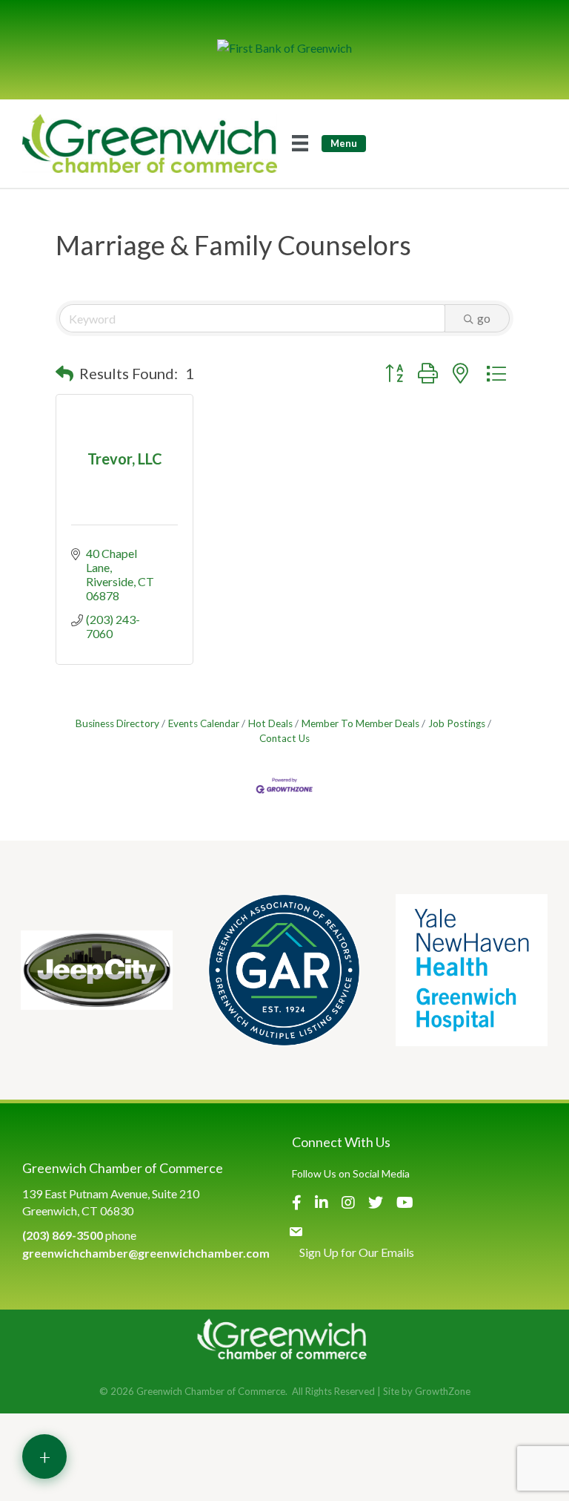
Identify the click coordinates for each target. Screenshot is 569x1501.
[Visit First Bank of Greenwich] (284, 47)
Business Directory (117, 723)
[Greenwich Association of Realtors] (284, 970)
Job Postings (456, 723)
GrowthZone (442, 1391)
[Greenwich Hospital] (472, 970)
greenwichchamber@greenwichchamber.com (146, 1253)
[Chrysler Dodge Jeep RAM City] (97, 970)
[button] (64, 373)
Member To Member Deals (360, 723)
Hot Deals (270, 723)
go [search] (483, 318)
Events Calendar (203, 723)
